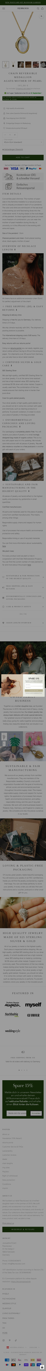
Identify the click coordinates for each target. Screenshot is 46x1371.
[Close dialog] (43, 675)
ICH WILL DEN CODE (33, 690)
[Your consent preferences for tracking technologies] (42, 1367)
